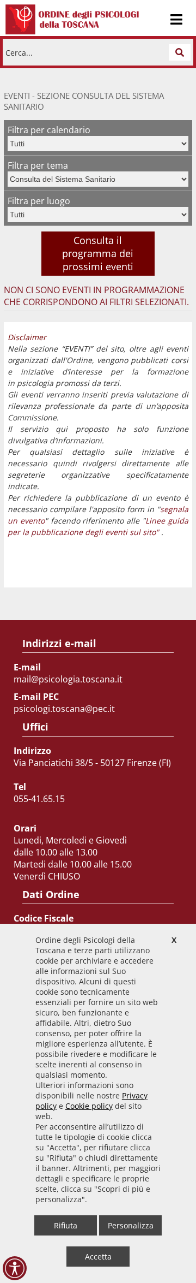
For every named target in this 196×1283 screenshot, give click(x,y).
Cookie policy (89, 1106)
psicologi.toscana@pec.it (64, 709)
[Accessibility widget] (15, 1268)
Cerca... (19, 52)
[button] (180, 52)
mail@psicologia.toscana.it (68, 679)
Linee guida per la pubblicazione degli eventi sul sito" (98, 526)
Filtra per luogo (39, 201)
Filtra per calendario (49, 130)
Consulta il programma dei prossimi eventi (97, 253)
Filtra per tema (38, 165)
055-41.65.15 (39, 799)
